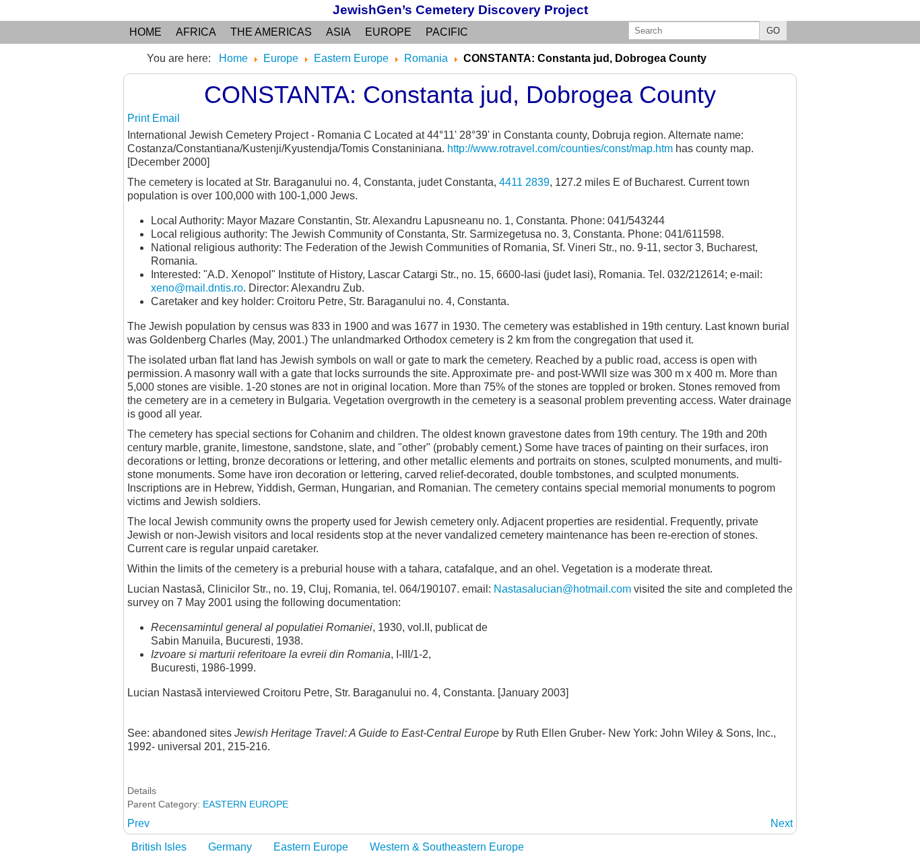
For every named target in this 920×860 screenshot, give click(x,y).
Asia (338, 32)
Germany (230, 847)
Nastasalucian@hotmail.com (562, 589)
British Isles (159, 847)
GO (773, 31)
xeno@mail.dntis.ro (197, 288)
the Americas (271, 32)
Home (145, 32)
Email (166, 118)
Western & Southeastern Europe (447, 847)
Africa (196, 32)
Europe (388, 32)
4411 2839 (524, 182)
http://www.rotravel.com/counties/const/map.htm (560, 148)
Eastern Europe (310, 847)
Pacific (447, 32)
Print (139, 118)
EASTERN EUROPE (245, 804)
